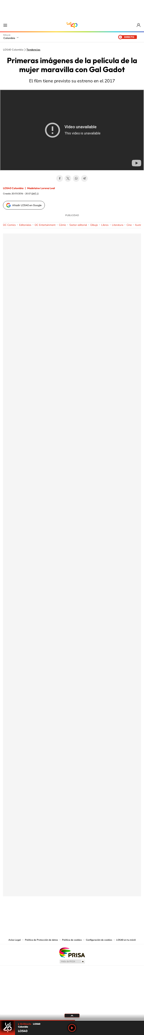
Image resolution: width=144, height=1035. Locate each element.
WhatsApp (76, 178)
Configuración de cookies (99, 939)
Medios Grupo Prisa (72, 961)
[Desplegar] (72, 1015)
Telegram (84, 178)
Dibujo (94, 225)
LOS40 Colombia (72, 25)
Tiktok (57, 915)
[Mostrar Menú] (5, 25)
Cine (129, 225)
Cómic (62, 225)
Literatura (117, 225)
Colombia (9, 38)
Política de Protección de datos (41, 939)
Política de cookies (72, 939)
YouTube (72, 915)
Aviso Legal (14, 939)
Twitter (67, 178)
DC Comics (9, 225)
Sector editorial (78, 225)
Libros (105, 225)
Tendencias (33, 49)
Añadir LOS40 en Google (27, 205)
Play (72, 1028)
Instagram (65, 915)
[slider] (72, 1020)
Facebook (59, 178)
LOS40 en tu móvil (126, 939)
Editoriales (25, 225)
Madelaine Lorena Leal (41, 188)
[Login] (139, 25)
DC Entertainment (45, 225)
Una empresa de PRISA (72, 952)
